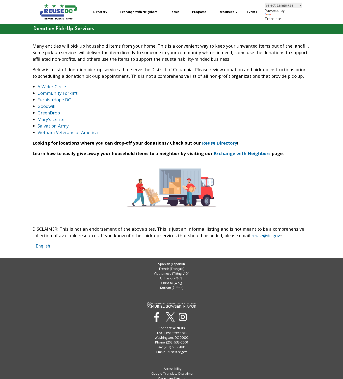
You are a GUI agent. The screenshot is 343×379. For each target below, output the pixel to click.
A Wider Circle (52, 86)
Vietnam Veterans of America (68, 132)
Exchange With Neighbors (138, 12)
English (43, 246)
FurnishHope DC (54, 100)
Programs (199, 12)
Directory (100, 12)
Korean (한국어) (171, 288)
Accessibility (172, 369)
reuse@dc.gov (265, 235)
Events (252, 12)
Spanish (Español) (171, 264)
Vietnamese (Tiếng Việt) (171, 273)
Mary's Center (52, 119)
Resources (226, 12)
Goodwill (46, 106)
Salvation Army (53, 126)
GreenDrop (49, 113)
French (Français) (171, 269)
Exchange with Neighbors (242, 153)
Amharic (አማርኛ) (171, 278)
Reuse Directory (219, 143)
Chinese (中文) (171, 283)
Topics (174, 12)
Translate (273, 18)
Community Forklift (58, 93)
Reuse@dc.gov (176, 352)
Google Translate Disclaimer (172, 373)
